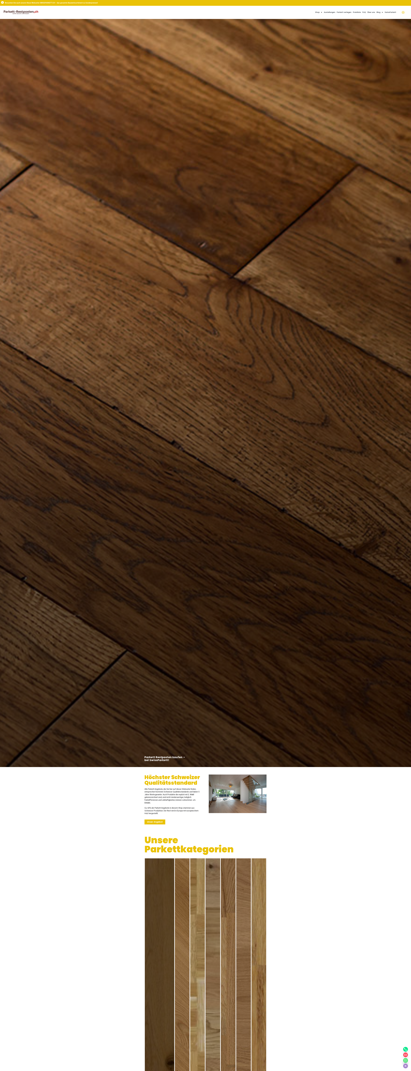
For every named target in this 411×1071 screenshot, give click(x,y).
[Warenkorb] (403, 12)
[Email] (405, 1054)
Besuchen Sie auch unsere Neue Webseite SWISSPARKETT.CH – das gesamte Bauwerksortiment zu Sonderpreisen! (51, 3)
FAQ (364, 12)
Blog (378, 12)
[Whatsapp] (405, 1060)
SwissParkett (390, 12)
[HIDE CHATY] (405, 1066)
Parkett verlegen (344, 12)
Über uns (371, 12)
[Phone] (405, 1049)
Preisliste (357, 12)
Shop (317, 12)
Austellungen (329, 12)
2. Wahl (191, 794)
